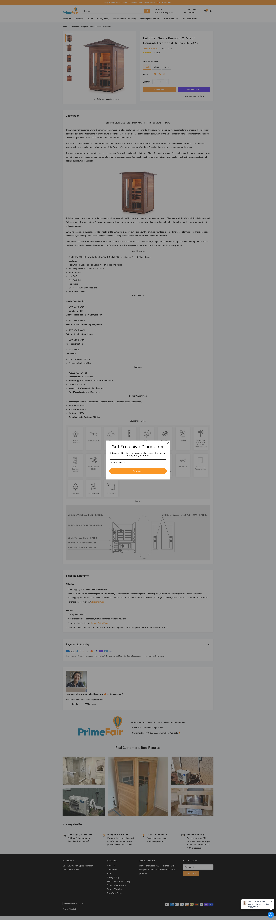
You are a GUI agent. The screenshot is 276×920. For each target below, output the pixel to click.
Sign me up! (138, 471)
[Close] (167, 443)
